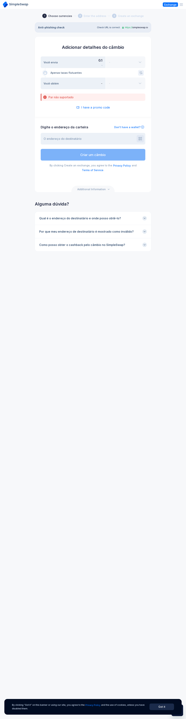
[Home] (15, 4)
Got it (161, 706)
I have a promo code (95, 107)
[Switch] (141, 73)
